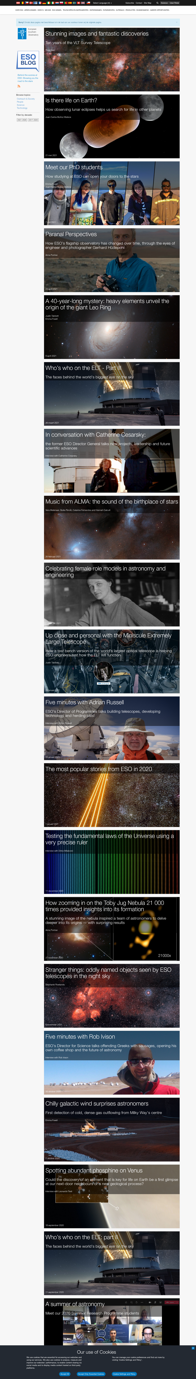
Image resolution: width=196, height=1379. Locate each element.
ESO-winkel (57, 10)
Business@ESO (142, 10)
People (20, 101)
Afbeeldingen (30, 10)
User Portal (174, 3)
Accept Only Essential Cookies (91, 1374)
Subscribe (130, 3)
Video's (40, 10)
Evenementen (109, 10)
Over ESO (19, 10)
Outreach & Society (26, 98)
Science (164, 3)
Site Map (147, 3)
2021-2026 (22, 120)
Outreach (120, 10)
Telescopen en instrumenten (75, 10)
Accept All (65, 1374)
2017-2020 (33, 120)
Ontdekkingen (96, 10)
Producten (130, 10)
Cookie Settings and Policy (124, 1374)
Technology (22, 108)
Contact (139, 3)
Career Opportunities (159, 10)
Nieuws (48, 10)
